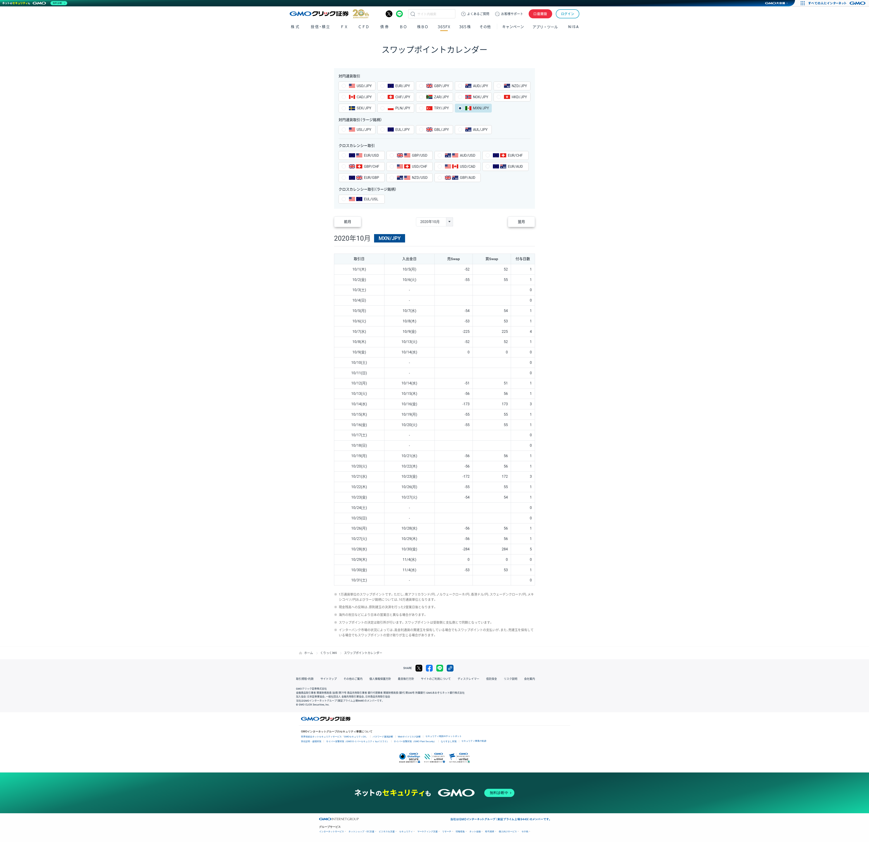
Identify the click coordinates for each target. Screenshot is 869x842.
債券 (384, 27)
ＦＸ (344, 27)
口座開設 (540, 14)
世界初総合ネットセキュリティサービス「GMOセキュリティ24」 (334, 736)
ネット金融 (475, 831)
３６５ (465, 27)
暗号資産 (489, 831)
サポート (512, 14)
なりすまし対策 (449, 741)
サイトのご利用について (436, 679)
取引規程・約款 (305, 679)
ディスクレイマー (468, 679)
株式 (295, 27)
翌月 (521, 222)
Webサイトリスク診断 (409, 736)
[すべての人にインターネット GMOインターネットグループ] (837, 3)
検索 (412, 13)
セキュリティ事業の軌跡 (473, 741)
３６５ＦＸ (444, 27)
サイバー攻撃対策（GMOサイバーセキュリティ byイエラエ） (357, 741)
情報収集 (460, 831)
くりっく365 (328, 653)
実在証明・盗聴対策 (311, 741)
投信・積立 (320, 27)
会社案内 (529, 679)
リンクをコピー (450, 668)
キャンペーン (513, 27)
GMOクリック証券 (329, 14)
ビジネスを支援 (387, 831)
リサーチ (446, 831)
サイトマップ (328, 679)
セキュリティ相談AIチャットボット (443, 736)
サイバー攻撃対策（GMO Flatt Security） (415, 741)
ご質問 (478, 14)
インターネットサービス (331, 831)
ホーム (308, 653)
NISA (573, 27)
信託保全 (491, 679)
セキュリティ (406, 831)
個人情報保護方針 (380, 679)
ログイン (567, 14)
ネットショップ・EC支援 (361, 831)
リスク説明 (510, 679)
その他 (524, 831)
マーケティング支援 (427, 831)
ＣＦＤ (363, 27)
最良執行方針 (406, 679)
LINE (399, 13)
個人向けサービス (508, 831)
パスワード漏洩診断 (383, 736)
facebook (429, 668)
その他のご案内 (353, 679)
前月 (347, 222)
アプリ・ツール (545, 26)
